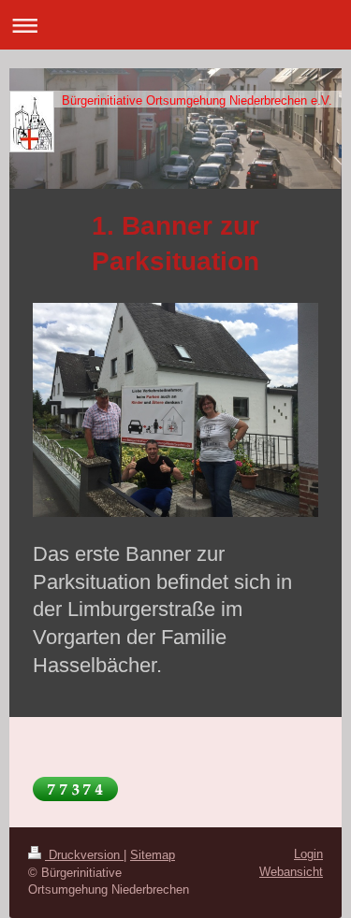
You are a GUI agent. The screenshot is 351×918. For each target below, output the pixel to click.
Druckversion (84, 855)
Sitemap (152, 855)
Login (308, 854)
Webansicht (291, 872)
